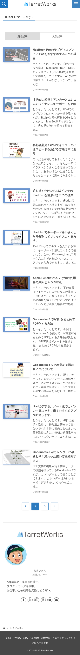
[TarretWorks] (40, 4)
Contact (34, 638)
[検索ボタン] (4, 4)
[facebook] (23, 599)
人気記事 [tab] (57, 36)
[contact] (56, 599)
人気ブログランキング (64, 638)
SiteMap (45, 638)
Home (7, 638)
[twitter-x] (30, 599)
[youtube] (49, 599)
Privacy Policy (20, 638)
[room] (43, 599)
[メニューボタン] (76, 4)
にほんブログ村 (40, 643)
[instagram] (36, 599)
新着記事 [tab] (22, 36)
